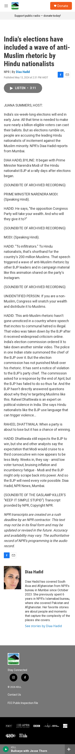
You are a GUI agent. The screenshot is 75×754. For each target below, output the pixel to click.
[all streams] (70, 749)
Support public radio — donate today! (37, 15)
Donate (62, 6)
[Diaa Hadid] (12, 577)
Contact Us (14, 694)
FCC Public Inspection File (23, 703)
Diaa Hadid (23, 72)
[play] (5, 749)
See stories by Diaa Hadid (43, 626)
